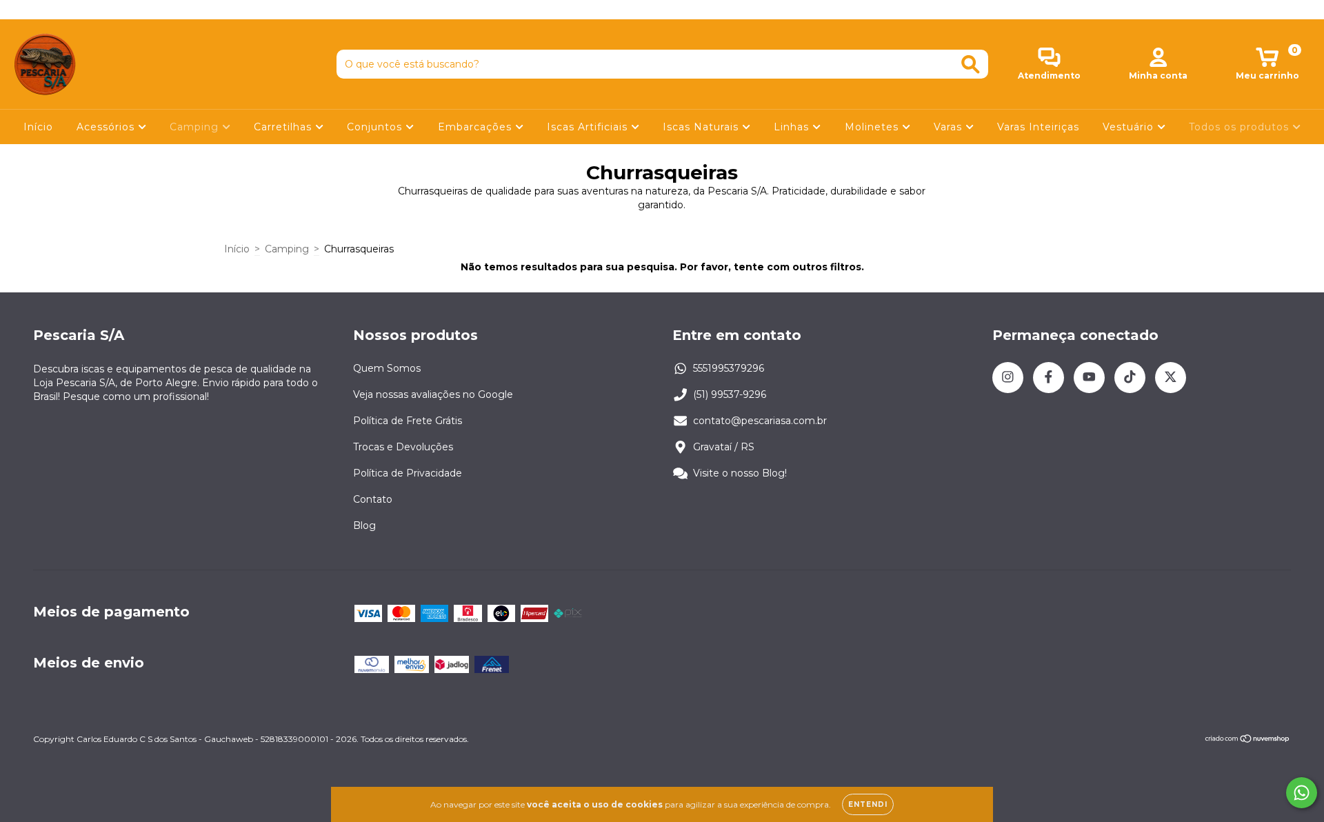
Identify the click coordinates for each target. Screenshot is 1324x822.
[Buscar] (970, 64)
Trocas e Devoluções (403, 447)
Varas (949, 127)
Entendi (867, 804)
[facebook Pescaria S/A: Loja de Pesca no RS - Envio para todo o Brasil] (41, 9)
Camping (196, 127)
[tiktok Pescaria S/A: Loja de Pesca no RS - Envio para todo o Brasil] (83, 9)
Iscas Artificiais (589, 127)
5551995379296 (728, 368)
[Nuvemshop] (1248, 740)
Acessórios (107, 127)
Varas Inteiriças (1038, 127)
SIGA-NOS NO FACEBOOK (662, 9)
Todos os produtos (1240, 127)
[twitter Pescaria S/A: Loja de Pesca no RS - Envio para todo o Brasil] (103, 9)
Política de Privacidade (407, 473)
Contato (372, 499)
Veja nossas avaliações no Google (433, 394)
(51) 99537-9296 (729, 394)
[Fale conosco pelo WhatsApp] (1301, 792)
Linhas (793, 127)
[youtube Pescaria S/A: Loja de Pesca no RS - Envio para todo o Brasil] (62, 9)
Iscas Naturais (702, 127)
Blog (364, 525)
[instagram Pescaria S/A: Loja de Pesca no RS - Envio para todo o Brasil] (20, 9)
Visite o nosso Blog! (740, 473)
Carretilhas (284, 127)
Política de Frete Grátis (407, 420)
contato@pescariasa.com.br (760, 420)
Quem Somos (387, 368)
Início (38, 127)
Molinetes (873, 127)
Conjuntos (376, 127)
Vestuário (1130, 127)
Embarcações (476, 127)
